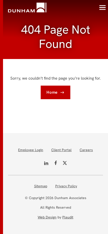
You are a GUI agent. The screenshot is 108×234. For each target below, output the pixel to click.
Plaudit (67, 217)
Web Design (47, 217)
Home (52, 92)
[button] (102, 7)
